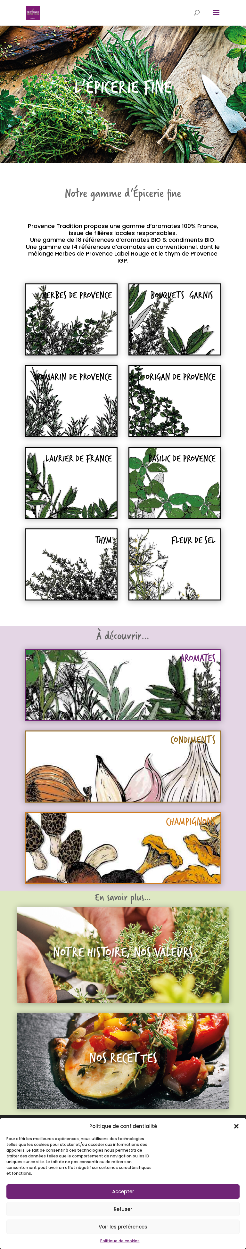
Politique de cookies (120, 1241)
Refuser (123, 1209)
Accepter (123, 1191)
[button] (236, 1126)
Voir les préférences (123, 1226)
